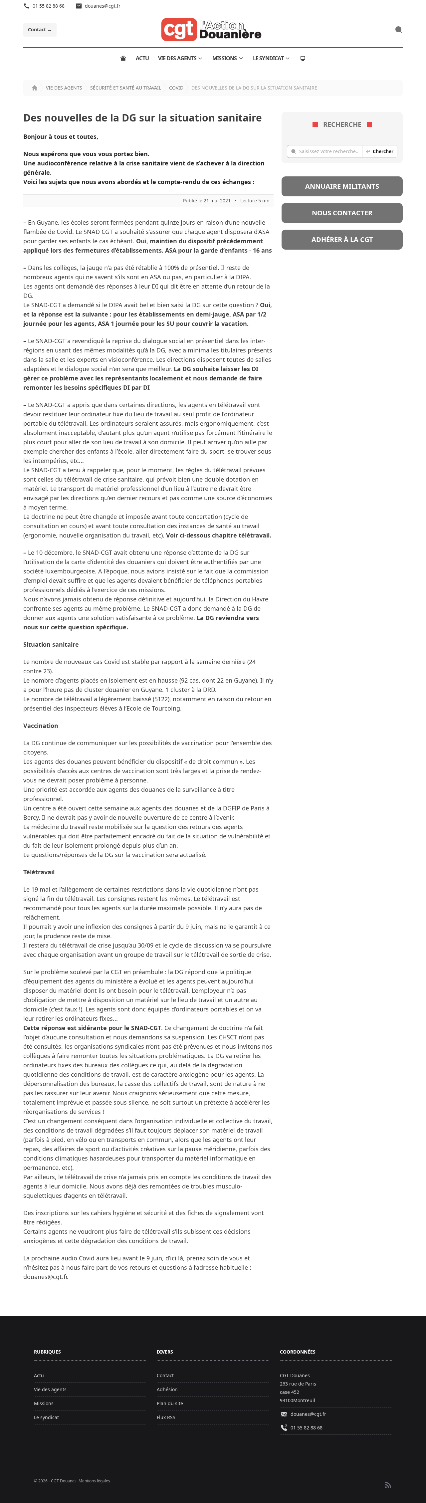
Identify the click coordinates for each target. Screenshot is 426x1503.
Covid (176, 88)
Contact (40, 29)
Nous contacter (342, 212)
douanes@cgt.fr (308, 1414)
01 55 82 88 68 (306, 1427)
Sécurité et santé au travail (125, 88)
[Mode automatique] (303, 58)
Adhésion (167, 1389)
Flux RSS (166, 1417)
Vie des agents (177, 58)
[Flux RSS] (388, 1485)
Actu (142, 58)
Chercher (383, 151)
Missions (224, 58)
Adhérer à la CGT (342, 239)
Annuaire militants (342, 186)
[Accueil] (123, 58)
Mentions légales (94, 1481)
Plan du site (170, 1403)
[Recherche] (399, 30)
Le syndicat (268, 58)
